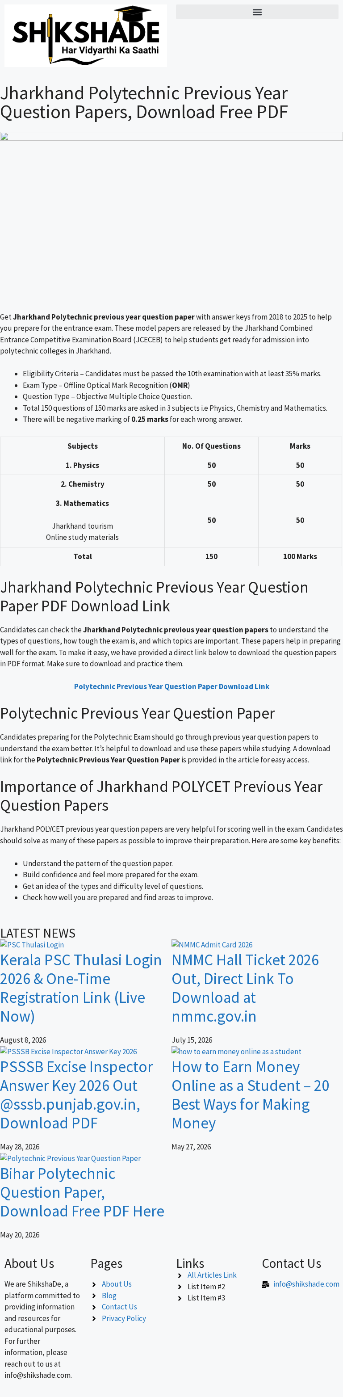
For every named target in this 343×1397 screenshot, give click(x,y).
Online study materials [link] (82, 537)
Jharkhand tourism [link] (82, 526)
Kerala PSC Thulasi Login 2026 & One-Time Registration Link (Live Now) (81, 988)
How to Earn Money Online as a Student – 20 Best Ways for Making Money (250, 1095)
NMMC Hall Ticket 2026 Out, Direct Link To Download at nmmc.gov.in (245, 988)
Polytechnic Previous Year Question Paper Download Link (171, 686)
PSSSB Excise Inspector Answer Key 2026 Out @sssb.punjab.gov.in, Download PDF (76, 1095)
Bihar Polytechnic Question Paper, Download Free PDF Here (82, 1192)
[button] (257, 11)
